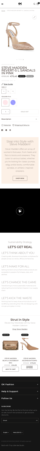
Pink (5, 102)
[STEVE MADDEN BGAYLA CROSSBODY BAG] (10, 344)
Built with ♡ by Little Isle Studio (12, 445)
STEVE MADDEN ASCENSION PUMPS (29, 359)
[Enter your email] (37, 420)
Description (6, 119)
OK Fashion (7, 384)
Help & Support (9, 391)
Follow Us (6, 398)
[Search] (34, 4)
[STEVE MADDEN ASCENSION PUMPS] (29, 344)
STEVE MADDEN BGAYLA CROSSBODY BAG (11, 360)
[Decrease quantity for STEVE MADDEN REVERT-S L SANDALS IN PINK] (3, 111)
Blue (13, 102)
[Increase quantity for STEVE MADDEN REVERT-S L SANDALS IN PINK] (8, 111)
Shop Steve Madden (19, 329)
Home (3, 10)
